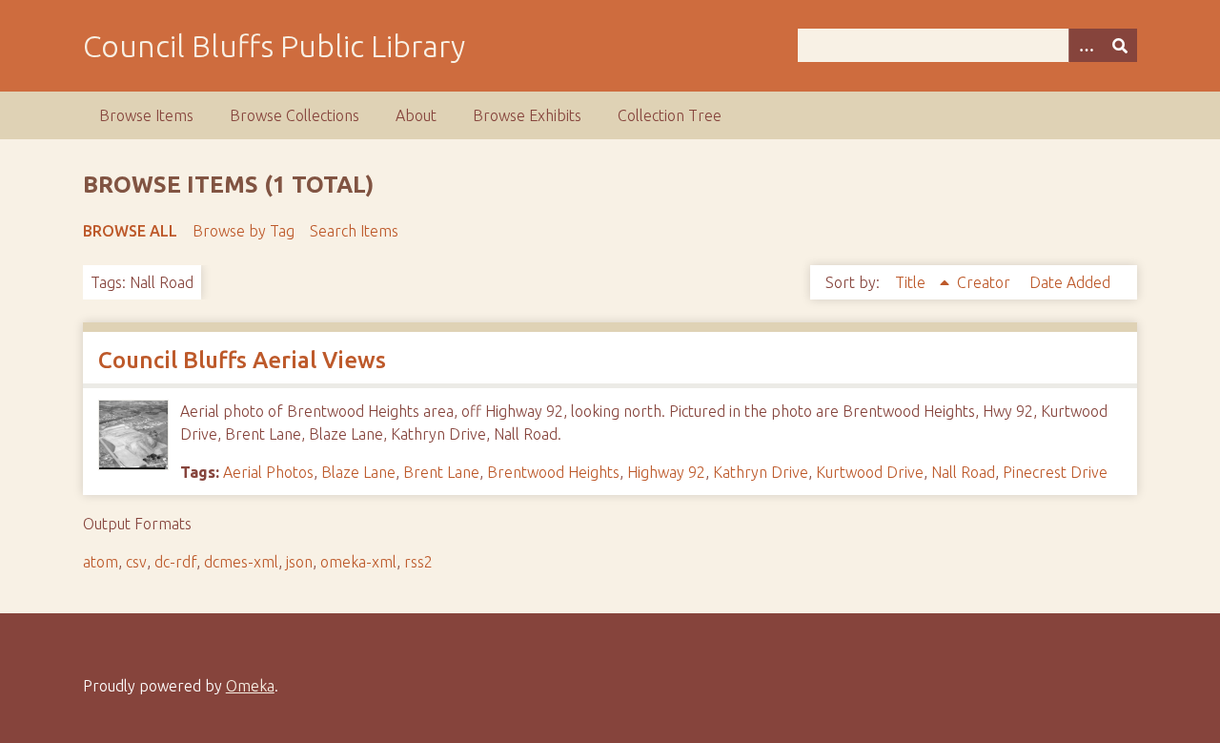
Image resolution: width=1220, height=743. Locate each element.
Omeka (250, 685)
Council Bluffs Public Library (274, 46)
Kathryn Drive (760, 472)
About (416, 115)
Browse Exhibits (527, 115)
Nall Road (963, 472)
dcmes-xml (241, 561)
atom (100, 561)
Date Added (1069, 282)
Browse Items (146, 115)
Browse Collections (294, 115)
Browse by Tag (244, 230)
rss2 (418, 561)
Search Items (354, 230)
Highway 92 (666, 472)
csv (136, 561)
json (299, 561)
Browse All (130, 230)
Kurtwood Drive (870, 472)
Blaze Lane (358, 472)
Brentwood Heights (553, 472)
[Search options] (1085, 45)
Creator (985, 282)
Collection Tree (670, 115)
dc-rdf (175, 561)
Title (912, 282)
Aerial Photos (268, 472)
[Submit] (1120, 45)
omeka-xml (358, 561)
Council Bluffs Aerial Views (242, 360)
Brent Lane (441, 472)
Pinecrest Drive (1055, 472)
